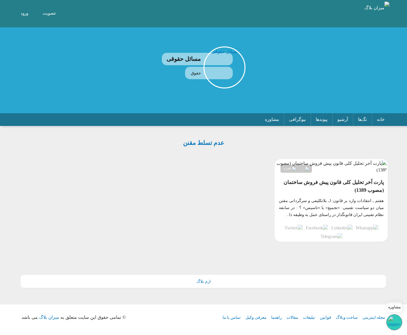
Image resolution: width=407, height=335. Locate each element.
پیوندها (322, 119)
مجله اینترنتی (373, 317)
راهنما (276, 317)
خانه (381, 119)
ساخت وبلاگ (347, 317)
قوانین (325, 317)
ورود (24, 13)
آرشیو (342, 119)
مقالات (292, 317)
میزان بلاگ (49, 317)
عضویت (49, 13)
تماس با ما (232, 317)
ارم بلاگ (204, 281)
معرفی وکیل (255, 317)
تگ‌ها (362, 119)
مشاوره (272, 119)
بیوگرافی (297, 119)
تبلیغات (309, 317)
